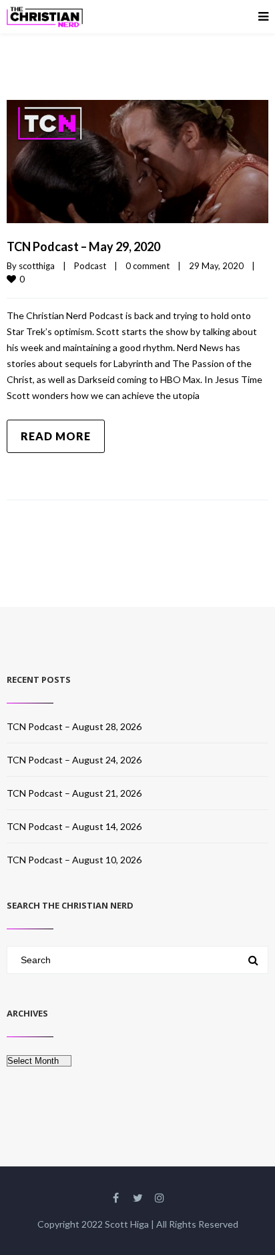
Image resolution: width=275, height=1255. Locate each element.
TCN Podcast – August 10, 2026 (74, 859)
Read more (56, 436)
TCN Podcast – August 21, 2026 (74, 793)
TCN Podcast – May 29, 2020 (83, 246)
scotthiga (37, 265)
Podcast (90, 265)
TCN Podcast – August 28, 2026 (74, 726)
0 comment (147, 265)
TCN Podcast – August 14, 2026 (74, 826)
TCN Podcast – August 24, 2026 (74, 759)
